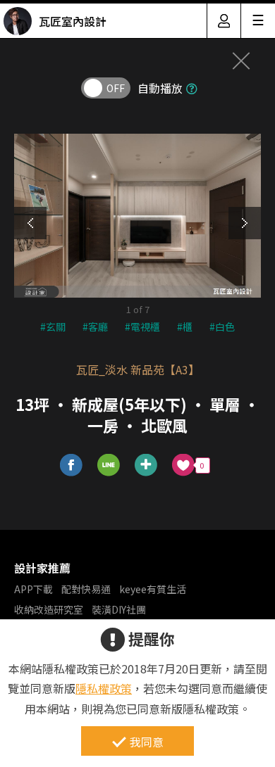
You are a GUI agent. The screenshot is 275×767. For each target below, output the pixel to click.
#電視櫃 (142, 326)
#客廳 (95, 326)
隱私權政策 (103, 688)
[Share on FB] (71, 465)
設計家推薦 (42, 567)
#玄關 (53, 326)
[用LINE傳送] (109, 465)
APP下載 (33, 589)
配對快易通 (86, 589)
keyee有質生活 (152, 589)
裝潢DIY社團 (119, 609)
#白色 (222, 326)
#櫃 (184, 326)
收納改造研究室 (48, 609)
